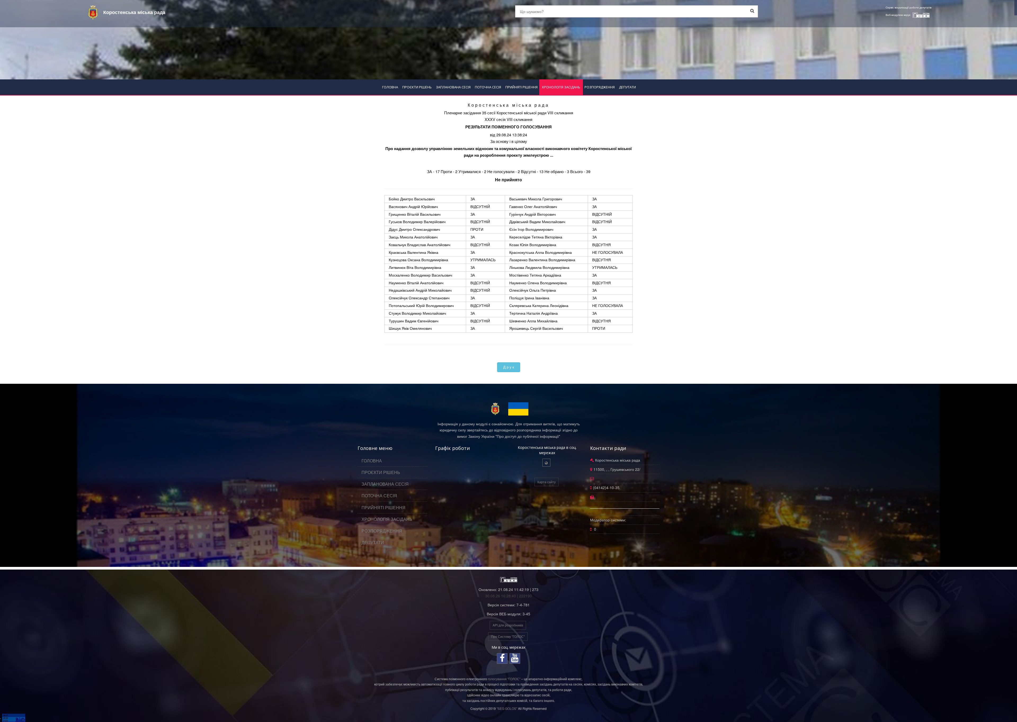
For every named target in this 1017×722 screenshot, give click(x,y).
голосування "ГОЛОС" (504, 678)
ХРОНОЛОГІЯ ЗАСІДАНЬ (561, 87)
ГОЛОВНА (390, 87)
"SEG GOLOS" (507, 708)
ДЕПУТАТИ (627, 87)
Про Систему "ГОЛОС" (508, 636)
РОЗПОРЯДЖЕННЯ (600, 87)
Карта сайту (546, 482)
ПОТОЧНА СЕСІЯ (488, 87)
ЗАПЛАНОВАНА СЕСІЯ (453, 87)
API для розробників (508, 625)
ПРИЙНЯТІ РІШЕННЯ (521, 87)
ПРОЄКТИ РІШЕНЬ (417, 87)
